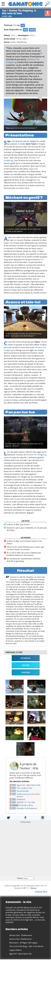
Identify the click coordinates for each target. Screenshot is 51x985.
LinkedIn (25, 672)
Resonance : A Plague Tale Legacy (23, 942)
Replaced (21, 799)
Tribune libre (41, 891)
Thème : (20, 878)
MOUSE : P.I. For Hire (26, 802)
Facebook (25, 658)
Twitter (25, 665)
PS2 (25, 30)
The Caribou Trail (24, 788)
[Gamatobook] (25, 817)
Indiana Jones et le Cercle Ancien (28, 795)
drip (15, 25)
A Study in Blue (26, 805)
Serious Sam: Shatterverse (20, 939)
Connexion (26, 822)
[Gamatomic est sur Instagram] (42, 817)
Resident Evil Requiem (27, 808)
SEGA (13, 35)
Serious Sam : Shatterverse (20, 935)
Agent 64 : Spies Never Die (28, 785)
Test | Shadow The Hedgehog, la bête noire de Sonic (19, 12)
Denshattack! (23, 791)
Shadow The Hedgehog (36, 454)
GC (22, 25)
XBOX (32, 30)
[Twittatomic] (8, 817)
